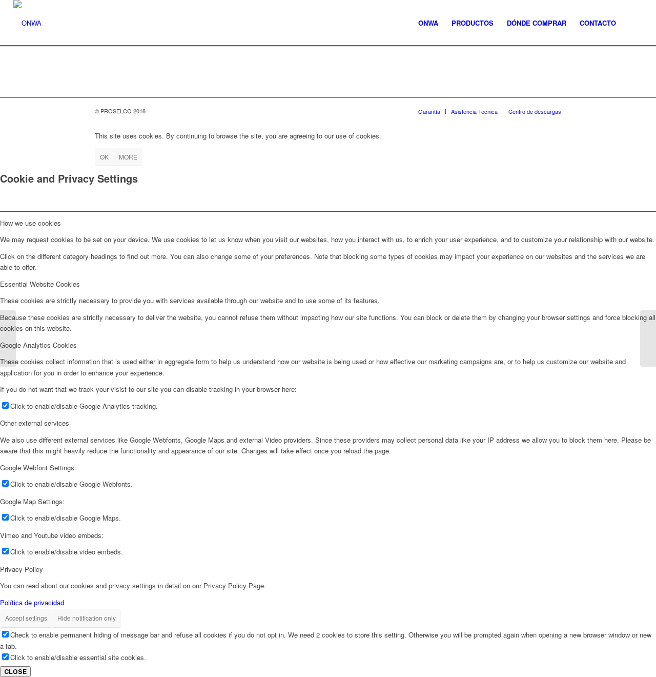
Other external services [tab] (34, 423)
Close (15, 671)
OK (104, 156)
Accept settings (26, 617)
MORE (128, 156)
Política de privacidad (32, 602)
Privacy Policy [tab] (21, 569)
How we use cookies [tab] (30, 223)
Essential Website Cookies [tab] (40, 284)
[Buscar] (633, 23)
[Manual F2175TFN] (8, 338)
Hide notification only (86, 617)
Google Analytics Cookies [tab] (38, 345)
